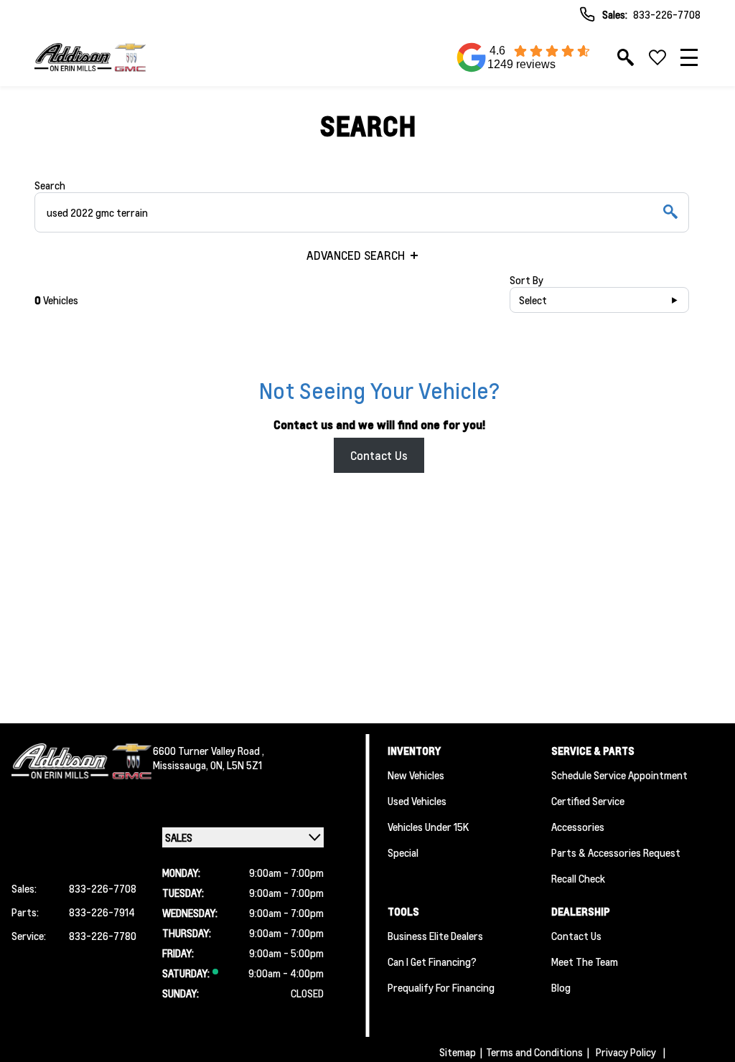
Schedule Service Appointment (619, 775)
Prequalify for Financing (441, 987)
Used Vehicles (417, 800)
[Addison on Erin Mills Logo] (90, 57)
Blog (561, 987)
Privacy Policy (626, 1051)
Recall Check (578, 878)
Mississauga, (181, 764)
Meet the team (584, 961)
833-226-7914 (102, 912)
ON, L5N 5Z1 (236, 764)
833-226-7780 (102, 935)
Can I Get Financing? (432, 961)
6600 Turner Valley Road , (208, 750)
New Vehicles (416, 775)
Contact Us (379, 455)
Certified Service (587, 800)
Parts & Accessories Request (615, 852)
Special (403, 852)
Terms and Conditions (534, 1051)
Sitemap (457, 1051)
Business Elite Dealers (435, 935)
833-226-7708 (667, 14)
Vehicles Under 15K (428, 826)
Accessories (577, 826)
